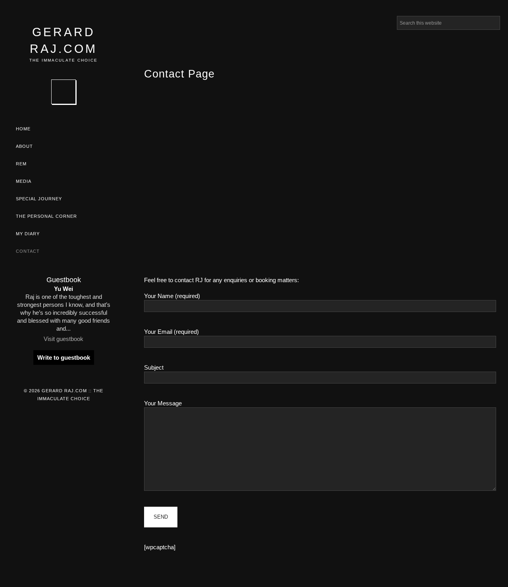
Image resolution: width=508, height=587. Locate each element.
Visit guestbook (63, 338)
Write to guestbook (63, 357)
